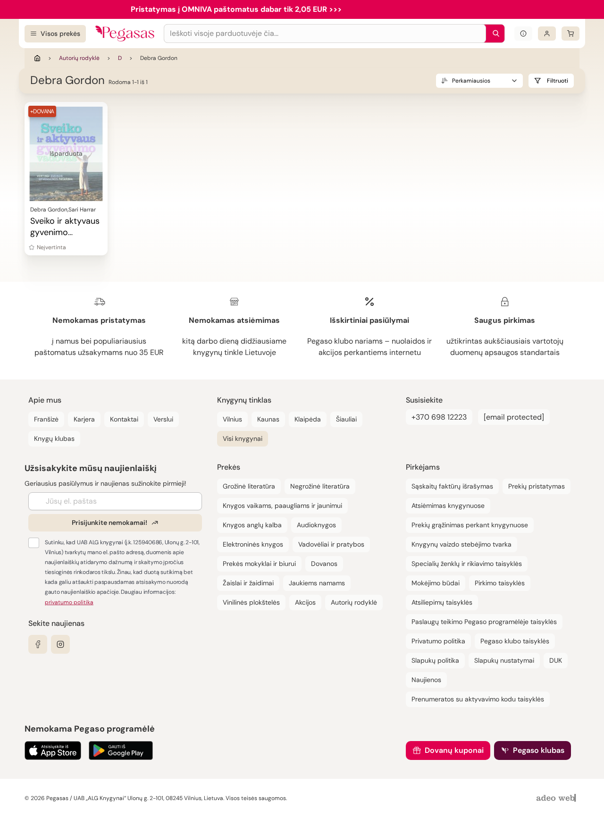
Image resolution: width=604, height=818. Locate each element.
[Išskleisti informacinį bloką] (523, 33)
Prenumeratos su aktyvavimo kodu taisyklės (477, 699)
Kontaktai (124, 419)
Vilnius (232, 419)
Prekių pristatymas (536, 486)
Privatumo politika (438, 641)
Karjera (84, 419)
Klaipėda (307, 419)
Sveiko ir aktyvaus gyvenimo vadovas (65, 232)
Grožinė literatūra (249, 486)
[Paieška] (493, 33)
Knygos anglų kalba (252, 525)
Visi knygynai (242, 438)
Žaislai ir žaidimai (248, 583)
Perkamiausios (471, 80)
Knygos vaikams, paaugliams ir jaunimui (282, 505)
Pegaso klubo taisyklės (514, 641)
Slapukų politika (435, 660)
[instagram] (60, 644)
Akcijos (305, 602)
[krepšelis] (570, 33)
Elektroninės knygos (253, 544)
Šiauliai (346, 419)
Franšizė (46, 419)
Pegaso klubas (538, 750)
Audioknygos (316, 525)
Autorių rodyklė (79, 58)
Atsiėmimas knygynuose (448, 505)
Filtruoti (557, 80)
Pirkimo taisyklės (500, 583)
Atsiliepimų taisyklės (441, 602)
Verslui (163, 419)
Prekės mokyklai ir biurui (259, 563)
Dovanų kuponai (454, 750)
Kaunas (268, 419)
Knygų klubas (54, 438)
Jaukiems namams (317, 583)
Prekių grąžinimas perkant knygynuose (469, 525)
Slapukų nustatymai (504, 660)
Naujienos (426, 679)
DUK (555, 660)
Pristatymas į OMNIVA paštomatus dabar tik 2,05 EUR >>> (236, 9)
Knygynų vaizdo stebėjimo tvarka (461, 544)
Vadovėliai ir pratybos (331, 544)
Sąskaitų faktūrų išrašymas (452, 486)
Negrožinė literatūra (320, 486)
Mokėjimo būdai (435, 583)
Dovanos (324, 563)
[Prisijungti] (547, 33)
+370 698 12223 (439, 417)
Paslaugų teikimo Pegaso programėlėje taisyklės (484, 621)
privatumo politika (69, 602)
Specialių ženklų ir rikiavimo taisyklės (466, 563)
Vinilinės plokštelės (251, 602)
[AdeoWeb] (557, 798)
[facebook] (37, 644)
